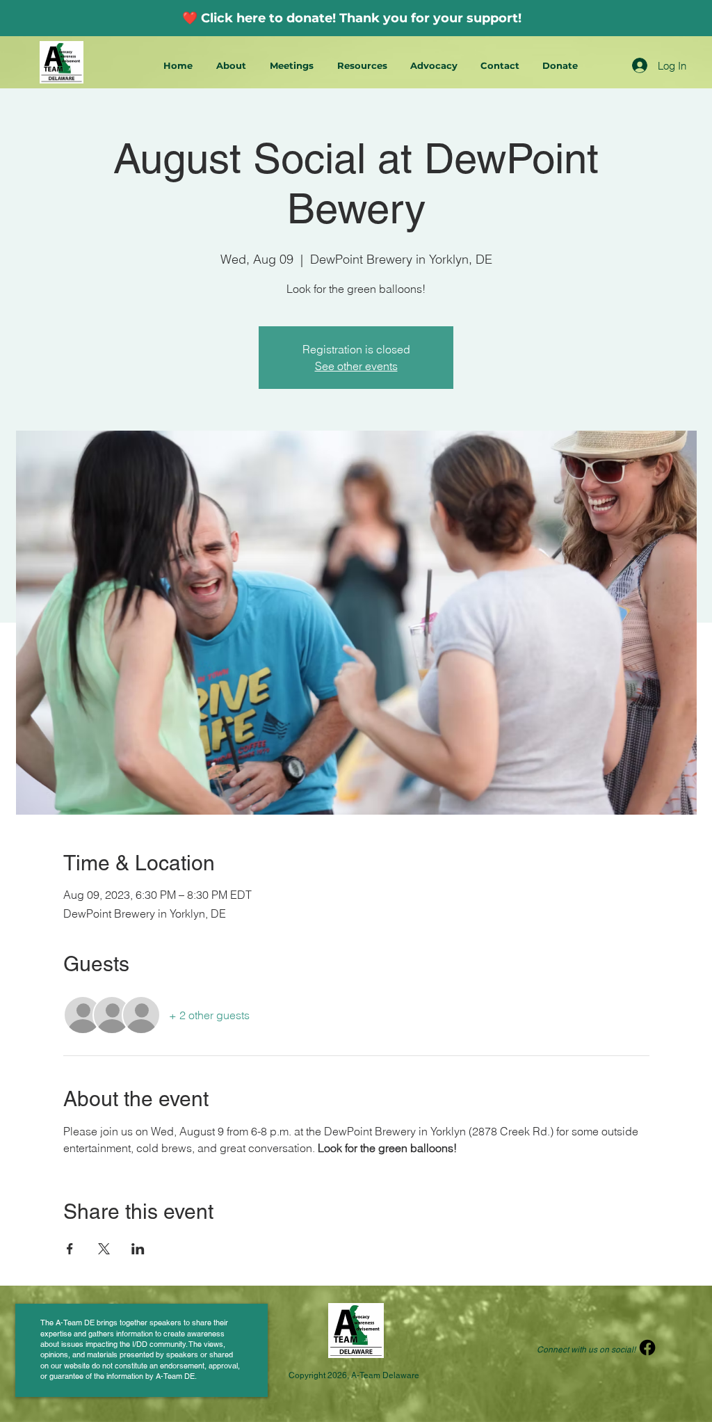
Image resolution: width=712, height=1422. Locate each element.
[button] (232, 65)
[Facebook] (647, 1347)
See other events (356, 366)
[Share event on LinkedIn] (138, 1248)
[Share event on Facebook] (69, 1248)
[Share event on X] (104, 1248)
